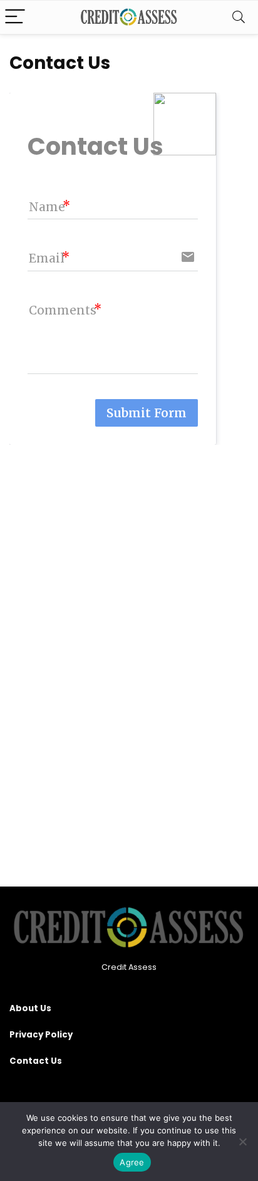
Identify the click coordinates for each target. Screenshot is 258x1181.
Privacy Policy (41, 1035)
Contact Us (35, 1061)
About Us (30, 1008)
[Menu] (15, 17)
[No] (242, 1141)
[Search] (239, 17)
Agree (132, 1162)
